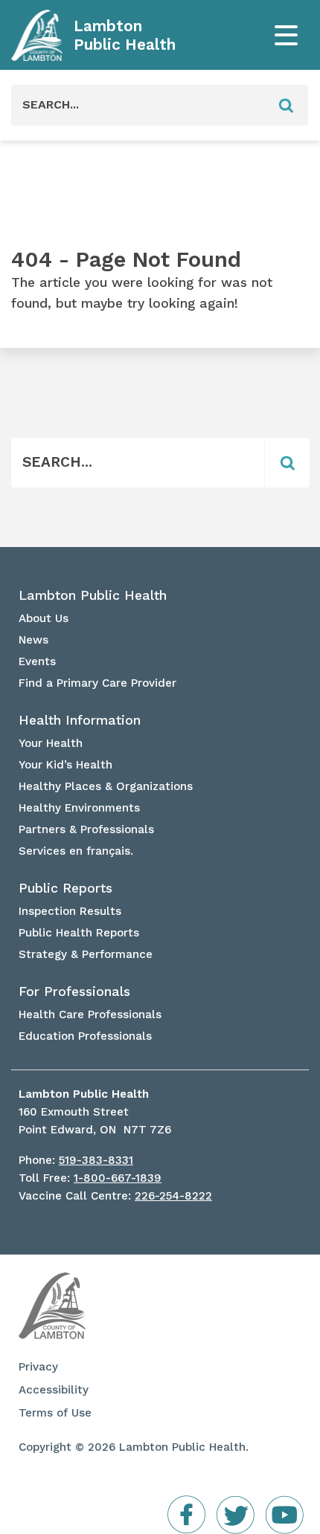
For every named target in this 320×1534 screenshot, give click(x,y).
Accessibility (54, 1390)
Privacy (38, 1366)
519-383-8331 (96, 1160)
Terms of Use (55, 1413)
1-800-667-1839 (117, 1178)
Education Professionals (85, 1036)
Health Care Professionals (90, 1014)
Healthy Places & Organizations (106, 786)
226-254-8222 (173, 1196)
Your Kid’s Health (65, 764)
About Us (43, 618)
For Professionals (74, 991)
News (33, 640)
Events (37, 661)
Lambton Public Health (125, 35)
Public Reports (65, 888)
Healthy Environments (79, 808)
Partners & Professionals (86, 829)
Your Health (51, 743)
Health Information (80, 720)
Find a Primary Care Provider (97, 683)
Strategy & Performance (86, 954)
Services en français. (76, 851)
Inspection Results (70, 911)
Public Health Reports (79, 932)
